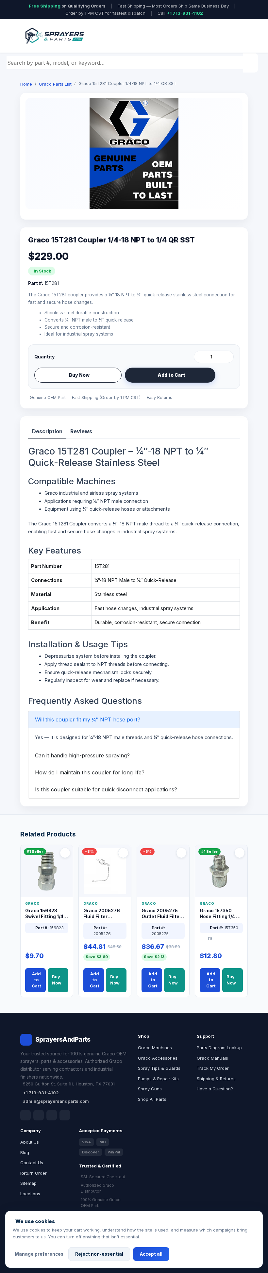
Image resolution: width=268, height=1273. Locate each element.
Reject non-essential (99, 1254)
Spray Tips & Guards (159, 1068)
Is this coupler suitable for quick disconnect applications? (106, 789)
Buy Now (79, 375)
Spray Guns (150, 1088)
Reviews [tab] (81, 431)
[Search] (251, 63)
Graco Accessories (157, 1058)
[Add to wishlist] (226, 375)
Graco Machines (155, 1047)
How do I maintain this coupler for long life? (89, 772)
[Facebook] (25, 1115)
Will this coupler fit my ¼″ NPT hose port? (87, 719)
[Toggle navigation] (235, 36)
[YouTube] (64, 1115)
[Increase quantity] (227, 357)
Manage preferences (39, 1254)
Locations (30, 1193)
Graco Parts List (55, 84)
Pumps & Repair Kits (158, 1078)
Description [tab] (47, 431)
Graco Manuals (212, 1058)
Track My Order (213, 1068)
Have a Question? (215, 1088)
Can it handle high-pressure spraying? (82, 755)
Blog (24, 1152)
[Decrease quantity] (200, 357)
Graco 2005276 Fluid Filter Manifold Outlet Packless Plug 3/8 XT (103, 914)
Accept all (151, 1254)
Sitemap (28, 1183)
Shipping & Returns (216, 1078)
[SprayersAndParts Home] (54, 36)
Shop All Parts (152, 1099)
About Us (29, 1142)
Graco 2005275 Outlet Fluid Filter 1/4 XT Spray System (161, 914)
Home (26, 84)
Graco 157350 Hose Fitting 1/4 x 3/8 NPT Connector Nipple (220, 914)
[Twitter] (51, 1115)
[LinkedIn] (38, 1115)
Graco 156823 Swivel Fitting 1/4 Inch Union (44, 914)
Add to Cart (171, 375)
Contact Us (31, 1162)
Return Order (33, 1173)
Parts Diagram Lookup (219, 1047)
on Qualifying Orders (67, 5)
